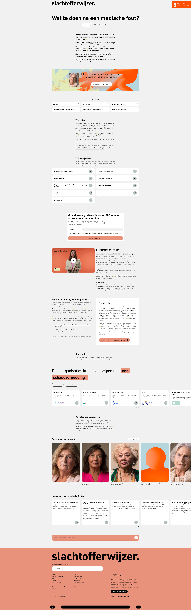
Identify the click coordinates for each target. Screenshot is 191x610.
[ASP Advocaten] (77, 403)
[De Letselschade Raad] (106, 403)
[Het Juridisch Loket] (136, 403)
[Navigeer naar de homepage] (73, 3)
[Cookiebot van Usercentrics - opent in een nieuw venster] (43, 607)
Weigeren (144, 601)
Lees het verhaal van (100, 84)
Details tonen (114, 607)
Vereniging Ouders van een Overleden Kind (121, 262)
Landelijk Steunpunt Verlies (103, 258)
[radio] (57, 385)
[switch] (78, 607)
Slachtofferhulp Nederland (68, 310)
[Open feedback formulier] (136, 537)
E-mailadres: (72, 229)
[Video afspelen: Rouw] (73, 260)
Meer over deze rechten (63, 304)
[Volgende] (138, 407)
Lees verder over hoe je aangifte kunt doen (113, 340)
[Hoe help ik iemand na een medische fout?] (77, 522)
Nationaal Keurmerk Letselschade (65, 332)
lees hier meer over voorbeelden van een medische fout (90, 149)
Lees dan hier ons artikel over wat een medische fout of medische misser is (94, 146)
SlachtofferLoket (85, 310)
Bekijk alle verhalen (133, 439)
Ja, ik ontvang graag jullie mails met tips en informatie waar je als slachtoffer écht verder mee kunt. (95, 233)
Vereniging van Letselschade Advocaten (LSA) (68, 329)
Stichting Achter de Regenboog (104, 286)
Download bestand (94, 238)
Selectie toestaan (144, 596)
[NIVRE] (165, 403)
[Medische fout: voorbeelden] (136, 522)
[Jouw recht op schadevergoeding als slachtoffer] (106, 522)
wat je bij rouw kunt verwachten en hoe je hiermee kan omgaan (113, 256)
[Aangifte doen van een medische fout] (165, 522)
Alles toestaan (144, 591)
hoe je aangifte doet (112, 331)
